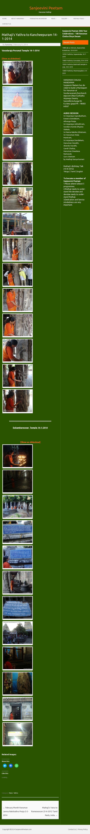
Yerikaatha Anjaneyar (38, 18)
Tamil (73, 171)
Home (4, 18)
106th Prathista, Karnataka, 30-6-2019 (75, 60)
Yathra (16, 793)
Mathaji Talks (78, 18)
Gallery (64, 18)
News (53, 18)
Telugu (66, 171)
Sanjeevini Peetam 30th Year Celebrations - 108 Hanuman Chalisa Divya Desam (74, 33)
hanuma (8, 45)
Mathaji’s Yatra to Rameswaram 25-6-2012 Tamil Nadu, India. (44, 811)
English (80, 171)
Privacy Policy (83, 829)
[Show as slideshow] (11, 58)
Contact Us (6, 24)
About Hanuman (17, 18)
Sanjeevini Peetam (45, 8)
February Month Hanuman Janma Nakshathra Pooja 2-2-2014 (15, 811)
